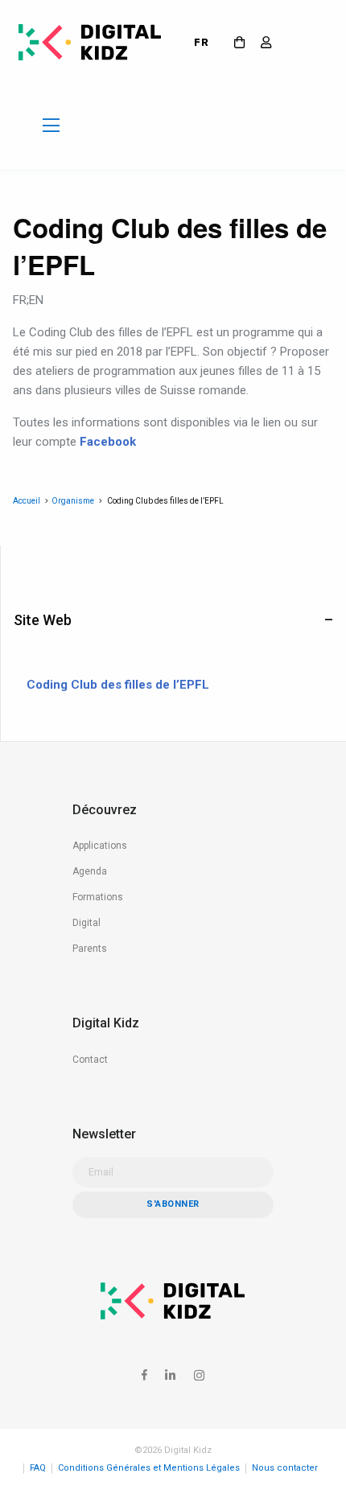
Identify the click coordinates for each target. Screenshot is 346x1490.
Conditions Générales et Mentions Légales (149, 1468)
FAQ (38, 1468)
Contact (90, 1059)
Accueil (26, 500)
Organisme (72, 500)
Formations (97, 897)
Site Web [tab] (43, 619)
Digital (86, 922)
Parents (89, 948)
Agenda (89, 871)
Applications (99, 845)
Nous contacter (285, 1468)
